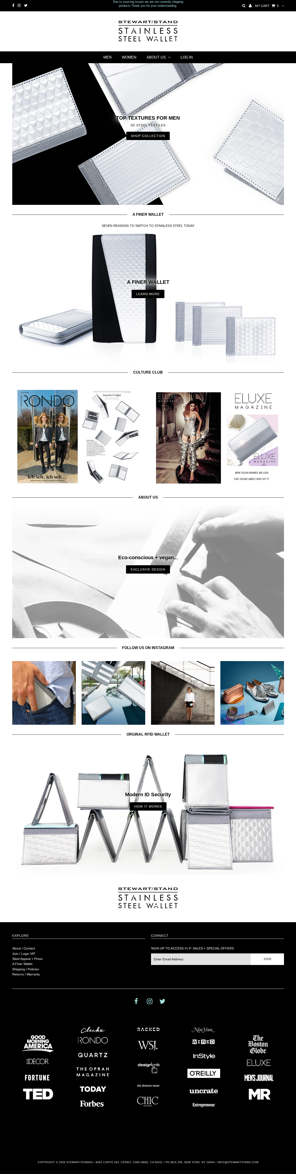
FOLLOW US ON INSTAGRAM (148, 648)
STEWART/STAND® (79, 1162)
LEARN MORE (148, 294)
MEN (107, 57)
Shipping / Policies (25, 969)
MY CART (267, 6)
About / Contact (23, 948)
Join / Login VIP (23, 953)
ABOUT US (156, 57)
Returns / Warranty (26, 974)
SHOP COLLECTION (148, 136)
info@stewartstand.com (238, 1162)
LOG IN (187, 57)
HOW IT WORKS (148, 806)
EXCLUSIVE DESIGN (148, 569)
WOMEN (129, 57)
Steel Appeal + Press (27, 959)
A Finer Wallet (22, 964)
